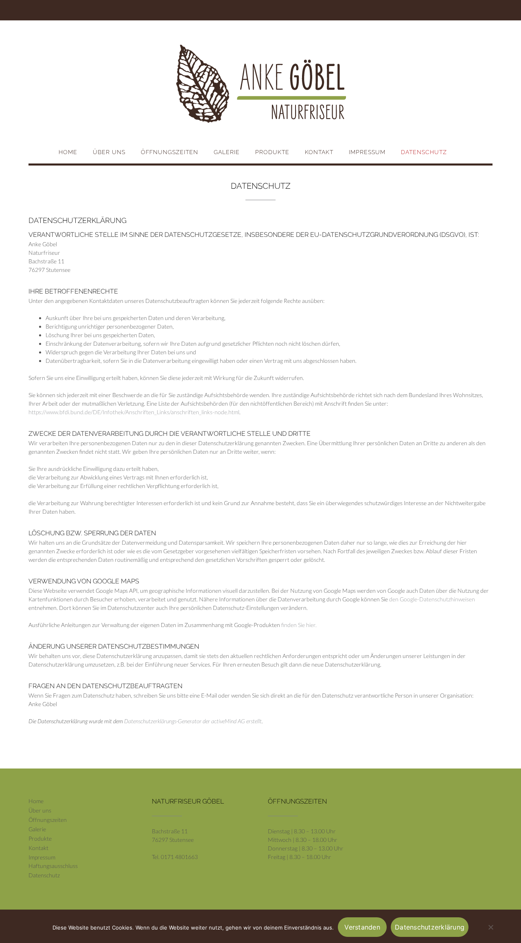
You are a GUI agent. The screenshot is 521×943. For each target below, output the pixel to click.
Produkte (272, 152)
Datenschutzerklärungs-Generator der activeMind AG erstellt (193, 721)
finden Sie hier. (298, 624)
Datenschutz (424, 152)
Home (68, 152)
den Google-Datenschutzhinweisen (432, 599)
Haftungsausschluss (53, 865)
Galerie (227, 152)
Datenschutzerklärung (429, 927)
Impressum (367, 152)
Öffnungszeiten (169, 152)
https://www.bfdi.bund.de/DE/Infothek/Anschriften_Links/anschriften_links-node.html (133, 412)
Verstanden (362, 927)
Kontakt (319, 152)
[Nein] (490, 927)
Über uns (109, 152)
